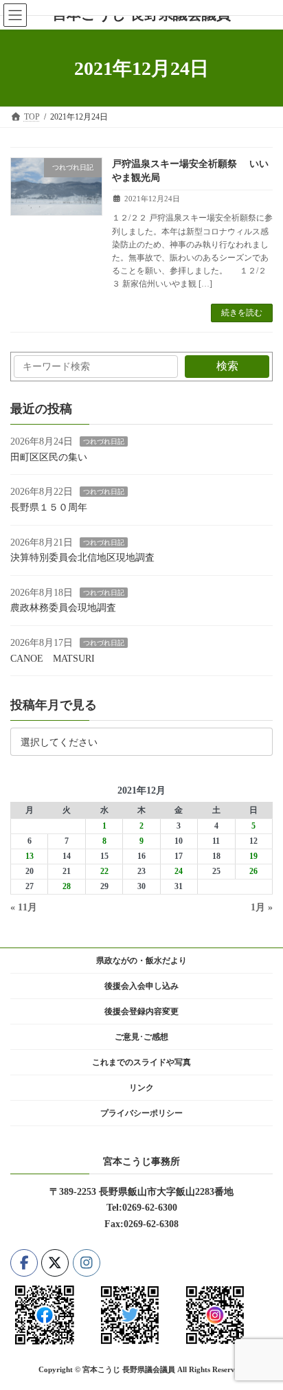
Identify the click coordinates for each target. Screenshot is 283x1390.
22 (104, 871)
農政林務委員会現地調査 (63, 608)
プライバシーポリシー (141, 1113)
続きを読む (241, 312)
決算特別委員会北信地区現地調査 (82, 557)
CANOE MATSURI (52, 658)
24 (178, 871)
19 (253, 856)
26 (253, 871)
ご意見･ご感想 (141, 1037)
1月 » (262, 907)
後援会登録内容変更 (141, 1011)
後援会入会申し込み (141, 986)
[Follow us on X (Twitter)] (55, 1262)
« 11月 (23, 907)
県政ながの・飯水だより (141, 960)
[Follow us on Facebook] (24, 1262)
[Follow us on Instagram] (86, 1262)
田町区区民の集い (48, 456)
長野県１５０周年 (48, 507)
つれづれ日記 (103, 441)
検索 (227, 366)
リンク (141, 1087)
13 (29, 856)
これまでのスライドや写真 (141, 1062)
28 (67, 886)
